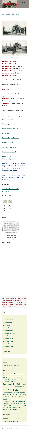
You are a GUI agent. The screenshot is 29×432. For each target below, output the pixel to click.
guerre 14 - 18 (6, 394)
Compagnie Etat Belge (12, 384)
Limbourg (5, 399)
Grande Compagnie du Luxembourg (16, 392)
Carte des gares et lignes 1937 (11, 365)
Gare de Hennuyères (8, 346)
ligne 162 (18, 396)
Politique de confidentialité (10, 421)
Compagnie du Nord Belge (10, 381)
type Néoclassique (13, 407)
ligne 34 (21, 394)
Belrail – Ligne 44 (7, 133)
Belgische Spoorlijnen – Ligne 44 (11, 128)
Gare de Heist (6, 336)
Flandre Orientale (8, 390)
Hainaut (12, 394)
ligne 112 (7, 396)
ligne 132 (14, 396)
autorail (8, 374)
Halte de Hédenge (8, 328)
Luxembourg (6, 401)
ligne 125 (11, 396)
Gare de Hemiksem (8, 341)
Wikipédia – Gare (7, 156)
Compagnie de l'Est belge (17, 377)
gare (18, 304)
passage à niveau (20, 401)
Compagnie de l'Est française (13, 300)
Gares (24, 298)
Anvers (4, 374)
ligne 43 (4, 396)
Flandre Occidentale (20, 387)
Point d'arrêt (6, 403)
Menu (25, 3)
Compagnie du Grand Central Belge (12, 379)
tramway (11, 403)
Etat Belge (12, 386)
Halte (17, 394)
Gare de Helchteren (8, 338)
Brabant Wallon (22, 374)
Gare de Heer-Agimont (9, 330)
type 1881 (23, 403)
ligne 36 (24, 394)
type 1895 (11, 405)
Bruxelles (5, 376)
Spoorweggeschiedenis (9, 147)
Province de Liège (7, 142)
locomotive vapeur (18, 399)
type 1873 (17, 403)
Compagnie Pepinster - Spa (9, 304)
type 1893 (5, 405)
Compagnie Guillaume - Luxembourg (12, 302)
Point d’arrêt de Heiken (9, 333)
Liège (21, 304)
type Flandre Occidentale (18, 405)
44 (15, 64)
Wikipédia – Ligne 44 (8, 159)
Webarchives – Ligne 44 (9, 152)
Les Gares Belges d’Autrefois (10, 138)
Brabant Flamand (14, 374)
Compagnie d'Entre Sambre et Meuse (14, 375)
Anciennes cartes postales (16, 298)
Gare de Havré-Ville (8, 325)
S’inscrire (5, 418)
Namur (13, 401)
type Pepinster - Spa (9, 306)
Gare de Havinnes (7, 322)
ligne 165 (21, 396)
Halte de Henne (7, 344)
